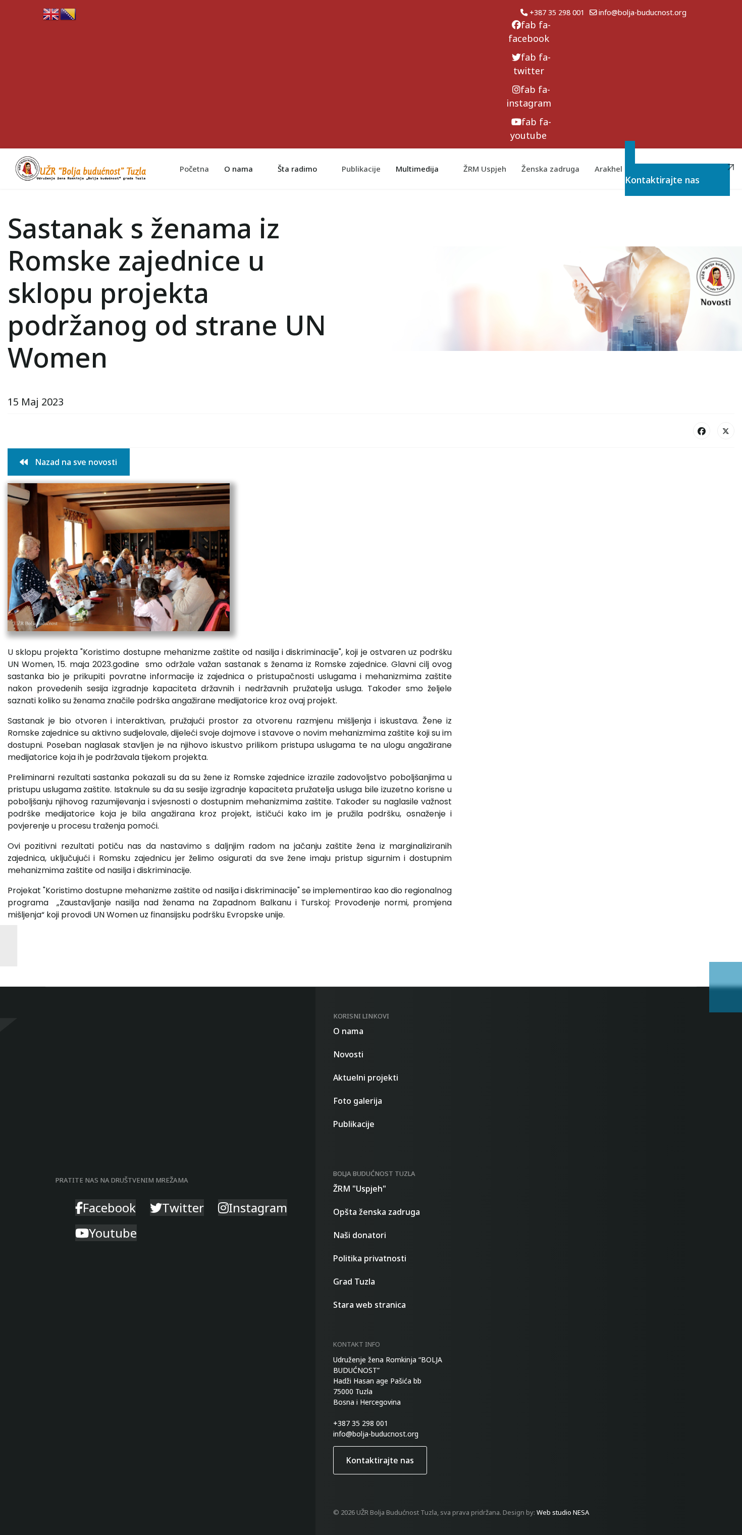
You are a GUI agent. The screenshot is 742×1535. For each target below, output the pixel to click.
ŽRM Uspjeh (484, 169)
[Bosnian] (68, 13)
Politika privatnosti (369, 1258)
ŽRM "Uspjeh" (359, 1189)
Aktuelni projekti (365, 1077)
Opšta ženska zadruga (376, 1212)
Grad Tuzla (354, 1281)
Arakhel (608, 169)
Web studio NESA (563, 1512)
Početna (194, 169)
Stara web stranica (369, 1305)
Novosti (348, 1054)
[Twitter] (725, 430)
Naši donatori (359, 1235)
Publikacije (361, 169)
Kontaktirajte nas (682, 175)
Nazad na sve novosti (75, 462)
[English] (51, 13)
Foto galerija (357, 1101)
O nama (348, 1031)
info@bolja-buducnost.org (642, 12)
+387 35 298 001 (557, 12)
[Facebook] (701, 430)
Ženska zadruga (550, 169)
